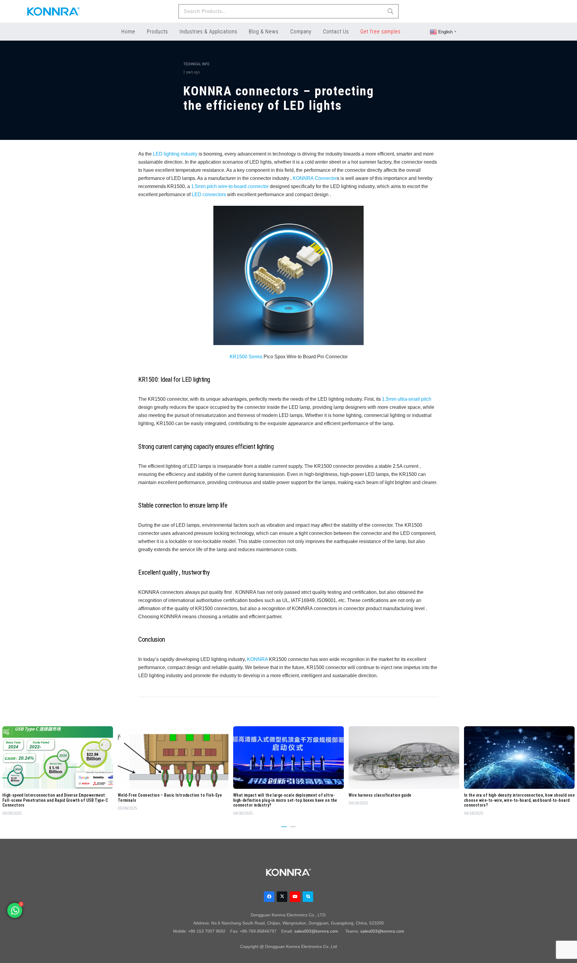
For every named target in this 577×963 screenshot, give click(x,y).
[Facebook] (269, 896)
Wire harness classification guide (380, 795)
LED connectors (209, 194)
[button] (283, 827)
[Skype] (308, 896)
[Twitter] (282, 896)
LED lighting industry (175, 153)
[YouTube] (295, 896)
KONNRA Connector (315, 178)
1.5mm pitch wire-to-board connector (230, 186)
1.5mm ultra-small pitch (406, 399)
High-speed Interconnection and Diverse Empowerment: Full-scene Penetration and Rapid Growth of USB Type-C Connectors (55, 800)
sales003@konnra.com (316, 931)
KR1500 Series (246, 356)
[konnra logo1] (53, 11)
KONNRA (257, 659)
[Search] (390, 11)
